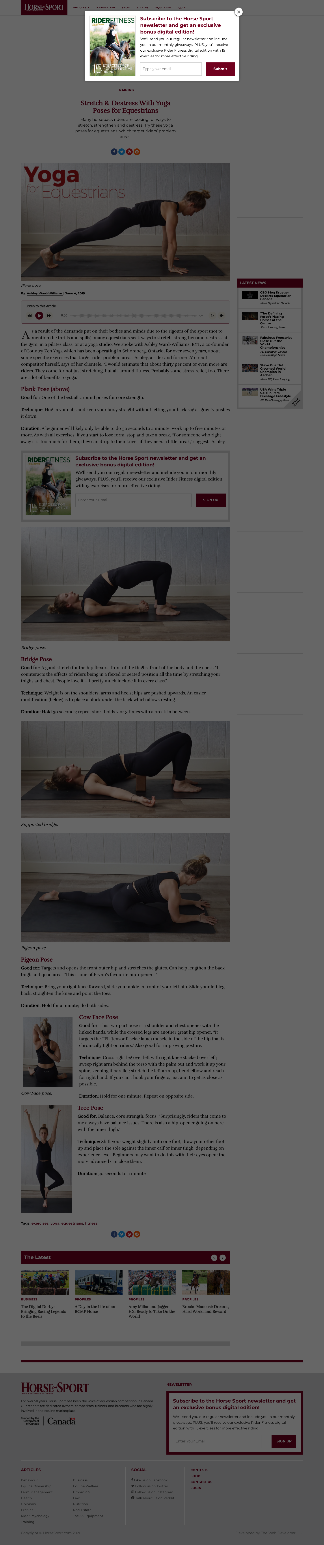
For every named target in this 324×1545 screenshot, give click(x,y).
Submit (220, 69)
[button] (238, 11)
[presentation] (239, 12)
